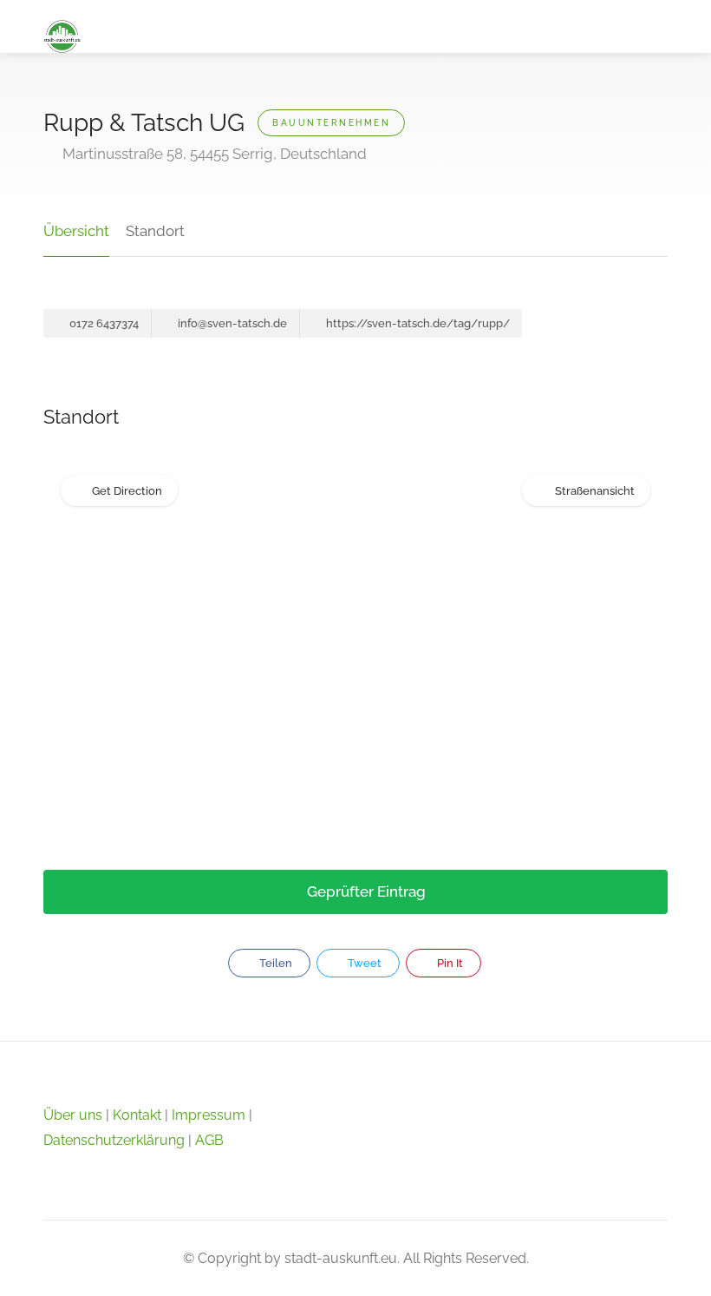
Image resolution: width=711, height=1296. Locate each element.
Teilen (274, 963)
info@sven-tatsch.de (231, 323)
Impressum (208, 1115)
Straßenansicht (595, 490)
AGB (209, 1140)
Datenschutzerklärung (114, 1140)
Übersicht (76, 231)
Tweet (363, 963)
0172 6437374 (103, 323)
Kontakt (137, 1115)
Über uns (72, 1115)
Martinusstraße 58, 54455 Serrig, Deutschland (213, 153)
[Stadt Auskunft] (62, 35)
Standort (155, 231)
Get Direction (127, 490)
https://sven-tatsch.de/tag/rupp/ (416, 323)
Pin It (448, 963)
